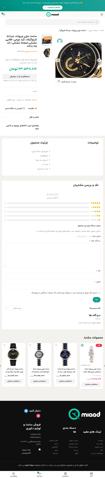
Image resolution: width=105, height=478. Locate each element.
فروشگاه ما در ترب (97, 453)
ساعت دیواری (73, 440)
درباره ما (100, 440)
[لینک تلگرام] (26, 411)
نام (98, 270)
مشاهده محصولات (53, 7)
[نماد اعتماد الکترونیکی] (31, 451)
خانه (102, 30)
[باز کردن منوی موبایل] (101, 14)
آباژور (76, 453)
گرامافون (55, 447)
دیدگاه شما (95, 240)
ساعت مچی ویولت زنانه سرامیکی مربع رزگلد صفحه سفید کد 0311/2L (92, 370)
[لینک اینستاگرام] (38, 416)
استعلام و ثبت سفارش (20, 76)
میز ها (76, 450)
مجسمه (55, 453)
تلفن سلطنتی (53, 440)
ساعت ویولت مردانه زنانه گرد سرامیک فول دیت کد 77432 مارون (66, 370)
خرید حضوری (99, 447)
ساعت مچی (93, 30)
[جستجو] (97, 22)
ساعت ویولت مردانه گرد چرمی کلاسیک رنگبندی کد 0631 (14, 370)
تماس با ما (99, 444)
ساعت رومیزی (73, 444)
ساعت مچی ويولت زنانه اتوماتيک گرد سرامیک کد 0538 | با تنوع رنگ (40, 370)
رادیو (56, 444)
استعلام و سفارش (91, 384)
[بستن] (4, 7)
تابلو (56, 450)
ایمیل (97, 281)
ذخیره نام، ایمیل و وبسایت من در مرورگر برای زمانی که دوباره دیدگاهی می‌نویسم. (64, 292)
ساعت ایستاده (73, 447)
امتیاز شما (95, 236)
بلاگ (101, 450)
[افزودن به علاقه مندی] (82, 345)
